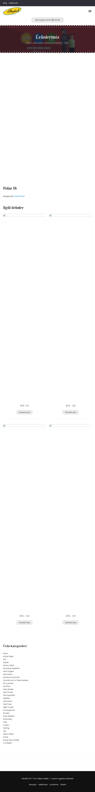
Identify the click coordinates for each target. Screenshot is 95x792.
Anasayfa (32, 784)
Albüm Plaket (8, 734)
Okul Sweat (7, 701)
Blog (5, 3)
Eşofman (6, 686)
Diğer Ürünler (8, 707)
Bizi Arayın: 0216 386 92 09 (47, 20)
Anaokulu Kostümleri (11, 677)
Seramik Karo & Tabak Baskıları (15, 680)
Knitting (6, 728)
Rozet (5, 653)
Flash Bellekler (9, 716)
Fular (5, 722)
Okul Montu (7, 674)
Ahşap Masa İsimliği (11, 740)
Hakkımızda (13, 3)
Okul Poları (19, 196)
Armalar (6, 713)
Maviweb (70, 778)
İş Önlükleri (7, 743)
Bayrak (6, 662)
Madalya (6, 698)
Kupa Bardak (8, 689)
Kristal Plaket (8, 656)
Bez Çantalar (8, 683)
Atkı (4, 659)
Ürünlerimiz (54, 784)
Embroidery (7, 719)
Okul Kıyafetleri (9, 695)
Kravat (5, 737)
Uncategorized (9, 710)
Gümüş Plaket (8, 665)
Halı (4, 731)
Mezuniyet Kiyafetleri (11, 668)
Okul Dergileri (8, 671)
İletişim (63, 784)
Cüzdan (6, 725)
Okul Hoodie (8, 692)
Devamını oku (24, 412)
